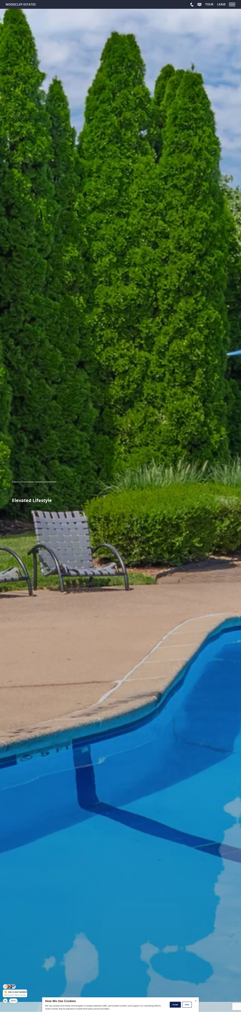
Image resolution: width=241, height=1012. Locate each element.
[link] (24, 4)
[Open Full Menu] (232, 4)
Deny (187, 1004)
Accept (175, 1004)
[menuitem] (209, 4)
